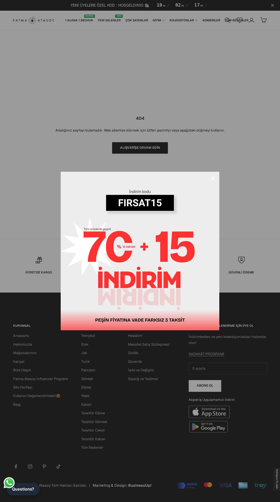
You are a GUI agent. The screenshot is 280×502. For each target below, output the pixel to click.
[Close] (212, 178)
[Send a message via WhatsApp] (9, 482)
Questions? (23, 489)
